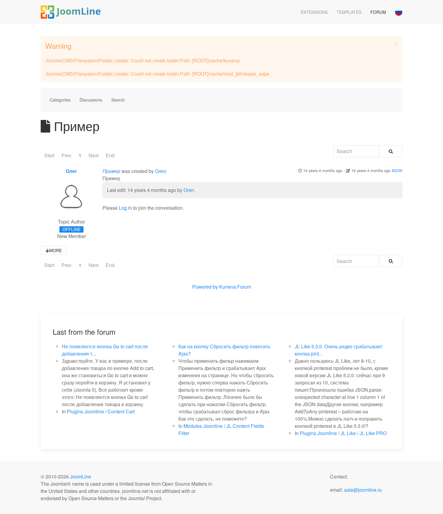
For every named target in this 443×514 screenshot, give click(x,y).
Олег (71, 171)
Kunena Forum (235, 286)
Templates (349, 12)
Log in (125, 207)
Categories (60, 100)
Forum (378, 12)
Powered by (205, 286)
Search (118, 100)
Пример (111, 171)
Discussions (91, 100)
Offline (71, 229)
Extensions (314, 12)
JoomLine (80, 476)
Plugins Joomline (85, 411)
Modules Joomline (203, 425)
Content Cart (121, 411)
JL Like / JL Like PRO (364, 433)
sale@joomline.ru (363, 489)
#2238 (397, 170)
